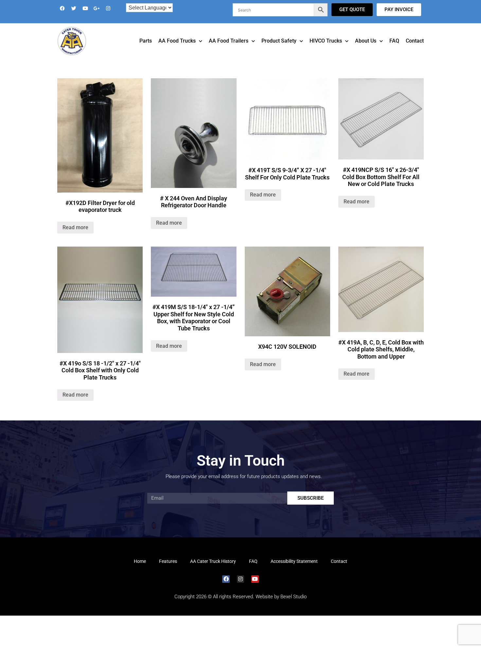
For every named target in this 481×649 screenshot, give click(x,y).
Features (168, 570)
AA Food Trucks (177, 50)
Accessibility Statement (294, 570)
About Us (365, 50)
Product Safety (278, 50)
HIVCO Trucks (326, 50)
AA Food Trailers (228, 50)
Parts (145, 50)
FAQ (394, 50)
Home (140, 570)
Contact (415, 50)
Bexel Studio (293, 606)
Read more (75, 236)
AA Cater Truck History (213, 570)
